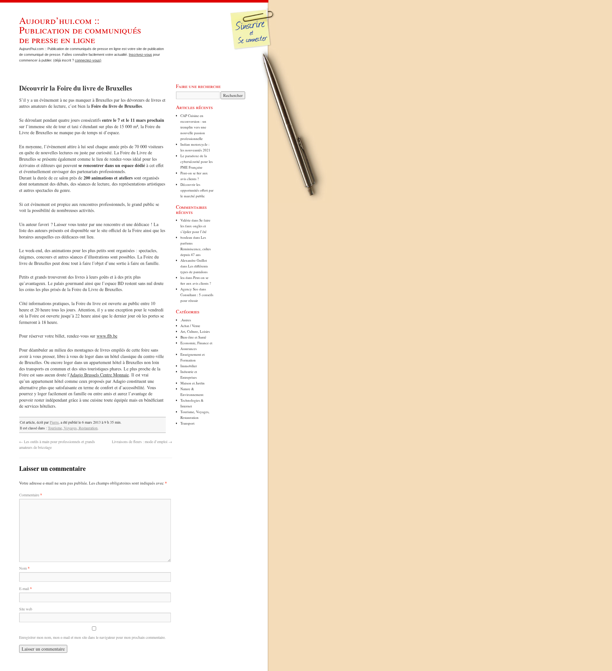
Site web (25, 608)
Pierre (54, 422)
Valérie (185, 220)
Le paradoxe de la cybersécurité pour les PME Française (196, 161)
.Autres (185, 319)
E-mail (25, 588)
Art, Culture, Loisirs (195, 331)
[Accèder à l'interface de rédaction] (253, 49)
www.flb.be (107, 336)
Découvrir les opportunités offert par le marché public (197, 190)
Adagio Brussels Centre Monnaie (99, 375)
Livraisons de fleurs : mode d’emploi (142, 441)
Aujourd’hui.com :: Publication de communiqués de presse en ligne (80, 30)
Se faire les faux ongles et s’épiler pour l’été (195, 226)
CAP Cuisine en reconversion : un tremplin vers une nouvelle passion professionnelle (193, 127)
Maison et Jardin (192, 383)
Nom (24, 568)
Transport (187, 423)
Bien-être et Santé (193, 337)
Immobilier (188, 365)
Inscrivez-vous (140, 54)
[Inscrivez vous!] (253, 33)
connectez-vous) (88, 60)
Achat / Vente (190, 325)
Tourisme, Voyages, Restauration (73, 427)
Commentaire (30, 494)
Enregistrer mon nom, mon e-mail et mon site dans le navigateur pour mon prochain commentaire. (92, 637)
